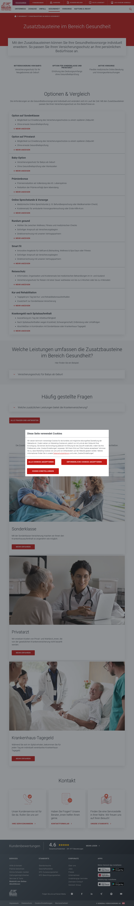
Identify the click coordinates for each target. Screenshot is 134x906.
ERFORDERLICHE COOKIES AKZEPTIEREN (84, 462)
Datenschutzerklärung (61, 453)
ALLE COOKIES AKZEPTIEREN (41, 462)
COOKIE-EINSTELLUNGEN (43, 471)
